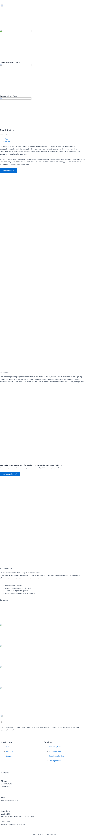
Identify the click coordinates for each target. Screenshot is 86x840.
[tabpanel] (43, 150)
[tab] (7, 139)
